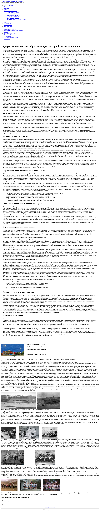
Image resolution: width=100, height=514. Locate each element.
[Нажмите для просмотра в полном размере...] (18, 408)
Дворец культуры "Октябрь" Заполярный (12, 1)
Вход (53, 507)
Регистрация (48, 507)
